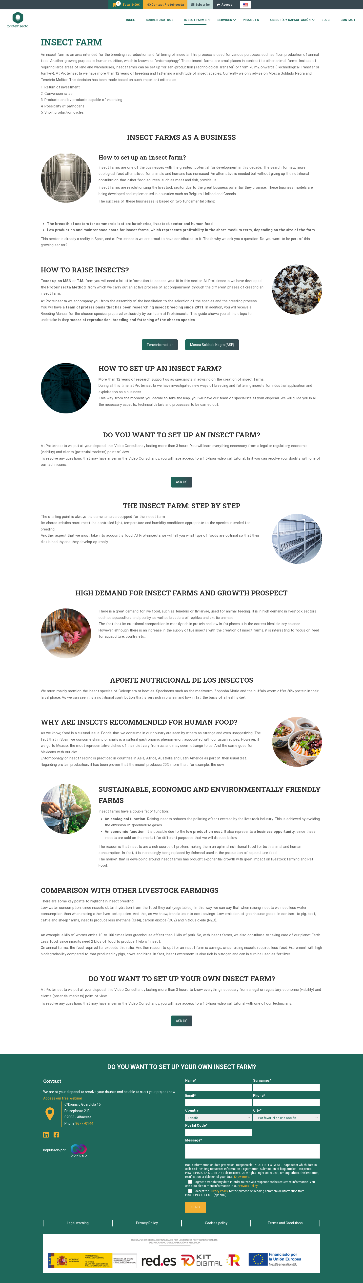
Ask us (181, 482)
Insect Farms (195, 20)
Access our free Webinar (62, 1098)
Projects (251, 20)
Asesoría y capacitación (290, 20)
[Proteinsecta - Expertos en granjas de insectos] (17, 20)
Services (224, 20)
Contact (348, 20)
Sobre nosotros (159, 20)
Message (193, 1140)
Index (130, 20)
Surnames (262, 1080)
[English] (245, 4)
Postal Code (196, 1125)
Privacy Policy (248, 1186)
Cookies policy (216, 1223)
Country (192, 1110)
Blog (326, 20)
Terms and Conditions (285, 1223)
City (257, 1110)
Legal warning (78, 1223)
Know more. (242, 1177)
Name (190, 1080)
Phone (259, 1096)
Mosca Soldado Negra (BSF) (212, 345)
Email (190, 1096)
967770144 (84, 1123)
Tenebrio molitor (160, 345)
